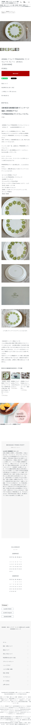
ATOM (7, 673)
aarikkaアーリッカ (4, 712)
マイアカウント (6, 677)
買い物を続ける (5, 95)
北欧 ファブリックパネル (5, 701)
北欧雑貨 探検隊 (7, 616)
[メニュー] (28, 2)
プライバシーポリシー (8, 661)
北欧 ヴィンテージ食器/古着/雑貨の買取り (19, 701)
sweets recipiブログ (20, 713)
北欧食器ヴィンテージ (22, 697)
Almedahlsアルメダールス (14, 712)
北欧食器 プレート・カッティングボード (8, 12)
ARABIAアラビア (8, 706)
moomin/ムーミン (11, 713)
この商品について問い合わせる (9, 91)
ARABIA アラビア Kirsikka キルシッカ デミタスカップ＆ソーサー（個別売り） (25, 385)
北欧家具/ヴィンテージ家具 (24, 700)
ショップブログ (6, 665)
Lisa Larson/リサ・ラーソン (24, 707)
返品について (5, 83)
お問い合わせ (6, 684)
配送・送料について (7, 646)
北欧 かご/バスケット (14, 700)
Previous (1, 31)
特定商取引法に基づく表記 (8, 87)
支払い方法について (7, 653)
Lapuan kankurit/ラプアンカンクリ (22, 710)
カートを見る (6, 680)
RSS (4, 673)
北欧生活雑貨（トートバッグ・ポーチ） (17, 698)
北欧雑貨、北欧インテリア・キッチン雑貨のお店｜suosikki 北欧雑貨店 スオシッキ (10, 2)
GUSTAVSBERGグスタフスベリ (19, 706)
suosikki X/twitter (8, 609)
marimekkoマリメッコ (13, 707)
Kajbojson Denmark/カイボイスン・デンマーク (9, 709)
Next (29, 31)
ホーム (3, 11)
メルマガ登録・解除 (7, 669)
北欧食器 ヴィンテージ (10, 11)
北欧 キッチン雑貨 (13, 697)
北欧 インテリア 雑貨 (4, 697)
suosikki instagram (7, 612)
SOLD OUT (15, 73)
